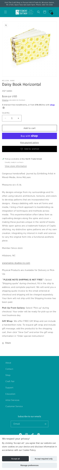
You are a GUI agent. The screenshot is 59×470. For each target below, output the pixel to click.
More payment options (29, 143)
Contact (9, 369)
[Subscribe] (45, 424)
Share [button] (8, 343)
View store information (16, 166)
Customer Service (14, 406)
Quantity (5, 113)
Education (10, 394)
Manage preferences (29, 465)
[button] (5, 12)
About (8, 363)
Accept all (15, 459)
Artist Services (12, 400)
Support (9, 388)
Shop (7, 375)
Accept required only (44, 459)
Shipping (5, 100)
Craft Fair (10, 381)
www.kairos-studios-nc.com (16, 263)
